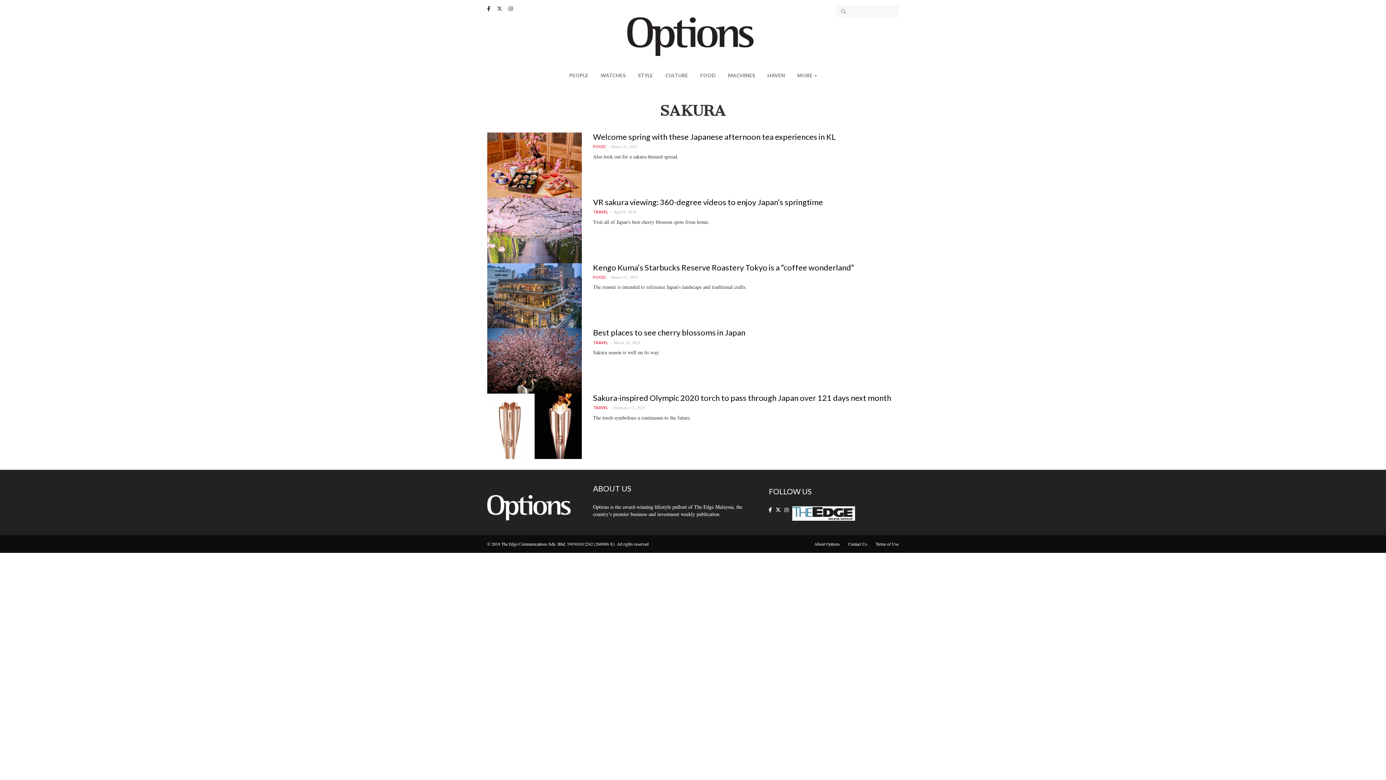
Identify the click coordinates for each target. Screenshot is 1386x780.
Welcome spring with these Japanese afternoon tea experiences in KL (714, 137)
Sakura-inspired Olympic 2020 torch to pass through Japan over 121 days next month (742, 398)
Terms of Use (887, 544)
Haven (776, 75)
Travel (600, 211)
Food (708, 75)
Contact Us (857, 544)
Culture (676, 75)
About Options (827, 544)
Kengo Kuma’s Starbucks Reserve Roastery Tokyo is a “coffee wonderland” (723, 267)
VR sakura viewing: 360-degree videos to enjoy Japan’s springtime (708, 202)
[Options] (693, 35)
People (578, 75)
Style (645, 75)
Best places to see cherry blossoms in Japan (669, 332)
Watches (613, 75)
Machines (741, 75)
